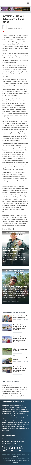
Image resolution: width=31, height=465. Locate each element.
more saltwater (20, 272)
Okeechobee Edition (17, 319)
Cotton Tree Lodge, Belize (15, 287)
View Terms (10, 460)
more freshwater (20, 234)
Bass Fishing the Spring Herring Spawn (14, 249)
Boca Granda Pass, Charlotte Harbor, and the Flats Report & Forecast (20, 327)
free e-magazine (24, 428)
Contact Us (16, 456)
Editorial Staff (6, 263)
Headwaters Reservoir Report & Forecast (20, 316)
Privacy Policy (18, 460)
